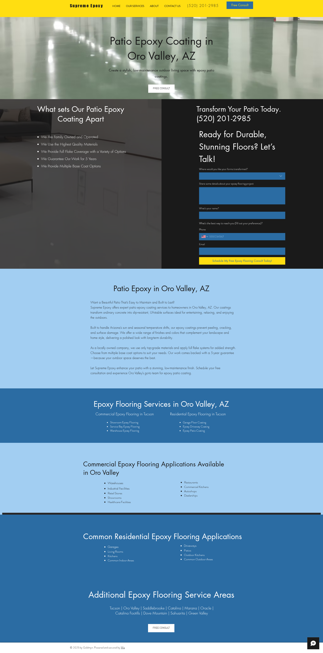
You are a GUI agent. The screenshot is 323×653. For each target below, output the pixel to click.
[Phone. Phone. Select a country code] (205, 236)
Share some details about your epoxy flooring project (226, 184)
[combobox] (242, 176)
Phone (202, 229)
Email (202, 244)
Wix (123, 648)
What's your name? (209, 208)
